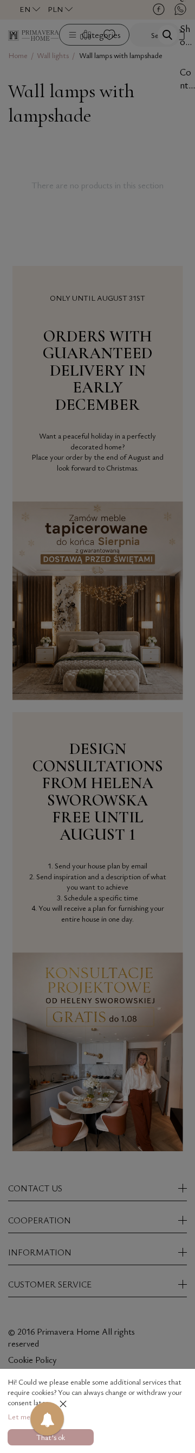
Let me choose (30, 1416)
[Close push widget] (63, 1405)
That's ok (50, 1437)
